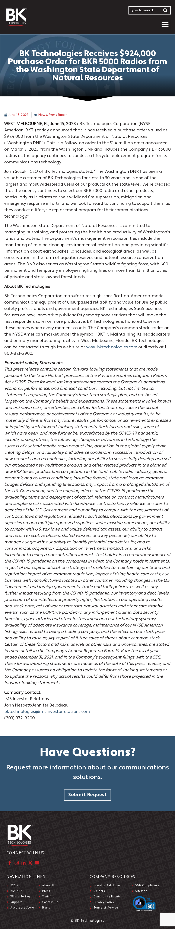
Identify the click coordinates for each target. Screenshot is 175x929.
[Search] (165, 10)
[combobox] (144, 10)
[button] (165, 24)
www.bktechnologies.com (111, 347)
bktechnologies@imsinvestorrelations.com (47, 712)
